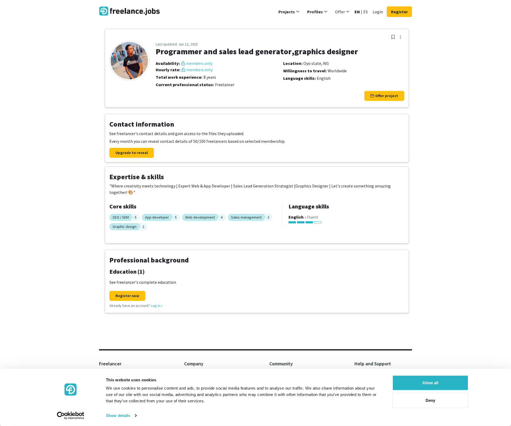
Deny (430, 400)
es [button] (365, 11)
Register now (127, 295)
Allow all (430, 383)
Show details (118, 415)
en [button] (357, 11)
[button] (289, 11)
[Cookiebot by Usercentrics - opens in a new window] (70, 416)
